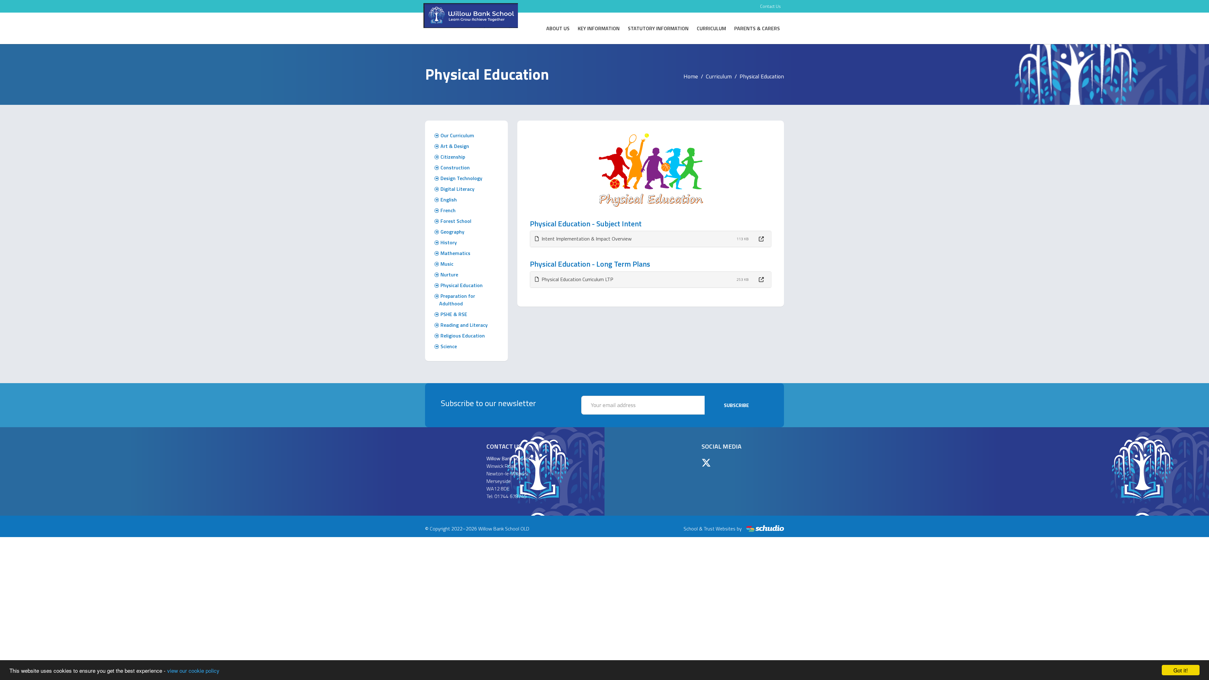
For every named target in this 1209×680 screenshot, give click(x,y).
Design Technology (460, 178)
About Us (558, 28)
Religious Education (462, 335)
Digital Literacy (456, 189)
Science (448, 346)
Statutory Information (658, 28)
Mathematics (454, 253)
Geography (451, 231)
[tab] (650, 239)
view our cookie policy (193, 670)
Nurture (448, 274)
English (448, 199)
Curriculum (711, 28)
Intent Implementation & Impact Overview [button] (586, 238)
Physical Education (461, 285)
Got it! (1180, 670)
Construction (454, 167)
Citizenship (452, 157)
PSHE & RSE (453, 314)
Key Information (599, 28)
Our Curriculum (456, 135)
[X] (706, 463)
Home (691, 76)
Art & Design (454, 146)
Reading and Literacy (463, 325)
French (447, 210)
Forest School (455, 221)
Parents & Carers (757, 28)
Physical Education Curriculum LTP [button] (576, 279)
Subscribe (736, 405)
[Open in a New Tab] (761, 239)
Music (446, 264)
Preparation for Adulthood (457, 299)
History (448, 242)
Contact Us (770, 6)
